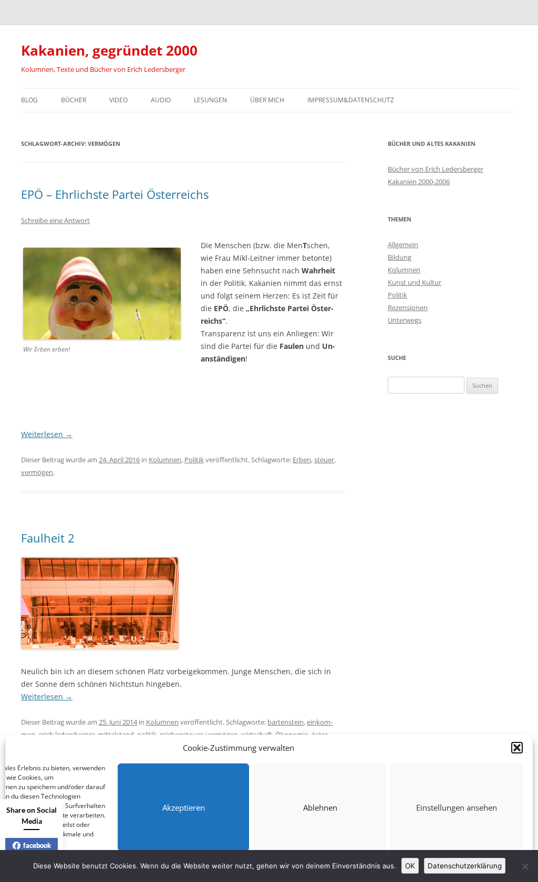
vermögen (37, 472)
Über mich (267, 99)
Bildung (399, 257)
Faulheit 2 (48, 538)
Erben (302, 459)
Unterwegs (404, 320)
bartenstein (285, 722)
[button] (517, 747)
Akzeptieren (183, 807)
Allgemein (403, 244)
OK (410, 866)
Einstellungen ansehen (456, 807)
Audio (161, 99)
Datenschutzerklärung (465, 866)
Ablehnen (320, 807)
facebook (37, 845)
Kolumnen (165, 459)
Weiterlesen (47, 434)
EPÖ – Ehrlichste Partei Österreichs (115, 194)
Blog (29, 99)
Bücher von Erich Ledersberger (435, 169)
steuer (324, 459)
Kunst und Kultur (414, 282)
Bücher (73, 99)
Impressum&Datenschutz (350, 99)
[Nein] (525, 866)
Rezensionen (408, 307)
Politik (194, 459)
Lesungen (210, 99)
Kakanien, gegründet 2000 (109, 50)
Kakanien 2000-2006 (419, 181)
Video (118, 99)
